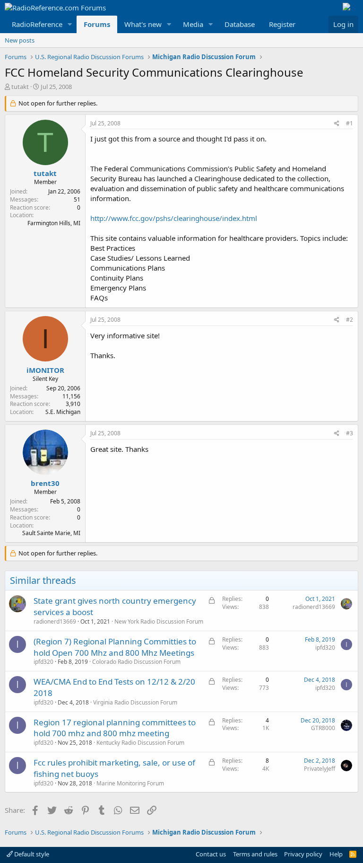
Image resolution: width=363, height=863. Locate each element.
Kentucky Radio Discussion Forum (140, 743)
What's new (143, 24)
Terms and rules (255, 854)
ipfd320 (43, 662)
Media (193, 24)
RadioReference (37, 24)
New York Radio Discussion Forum (158, 621)
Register (282, 24)
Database (240, 24)
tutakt (20, 86)
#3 (349, 433)
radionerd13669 (55, 621)
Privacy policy (303, 854)
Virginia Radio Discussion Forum (135, 702)
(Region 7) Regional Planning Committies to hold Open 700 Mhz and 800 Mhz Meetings (115, 647)
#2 (349, 320)
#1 (349, 123)
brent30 (45, 483)
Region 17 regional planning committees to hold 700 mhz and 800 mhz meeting (115, 728)
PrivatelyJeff (319, 769)
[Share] (337, 123)
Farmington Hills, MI (53, 223)
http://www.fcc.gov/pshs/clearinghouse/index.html (173, 218)
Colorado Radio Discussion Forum (136, 662)
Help (336, 854)
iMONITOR (45, 370)
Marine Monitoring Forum (130, 783)
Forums (97, 24)
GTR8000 (323, 728)
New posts (20, 40)
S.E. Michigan (62, 412)
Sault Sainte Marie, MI (51, 533)
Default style (31, 854)
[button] (70, 24)
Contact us (211, 854)
